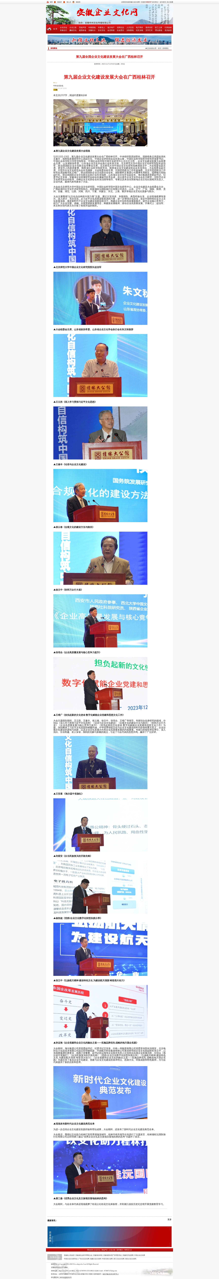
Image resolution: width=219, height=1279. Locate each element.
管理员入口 (128, 1250)
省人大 (69, 2)
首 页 (55, 29)
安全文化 (101, 30)
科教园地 (92, 27)
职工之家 (158, 27)
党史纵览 (168, 30)
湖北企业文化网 (130, 1259)
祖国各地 (82, 30)
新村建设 (120, 1250)
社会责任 (120, 30)
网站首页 (90, 1250)
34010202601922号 (65, 1277)
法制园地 (130, 30)
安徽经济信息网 (128, 1255)
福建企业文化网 (95, 1259)
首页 (159, 48)
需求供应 (149, 27)
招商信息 (120, 27)
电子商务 (139, 27)
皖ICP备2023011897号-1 (111, 1274)
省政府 (59, 2)
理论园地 (158, 30)
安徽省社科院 (97, 1255)
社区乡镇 (139, 30)
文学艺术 (149, 30)
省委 (51, 2)
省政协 (78, 2)
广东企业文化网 (84, 1259)
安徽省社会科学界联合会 (84, 1255)
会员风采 (111, 30)
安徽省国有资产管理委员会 (112, 1255)
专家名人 (101, 27)
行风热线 (168, 27)
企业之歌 (73, 27)
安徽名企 (92, 30)
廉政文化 (73, 30)
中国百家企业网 (107, 1259)
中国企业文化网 (139, 1255)
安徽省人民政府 (69, 1255)
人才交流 (130, 27)
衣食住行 (63, 30)
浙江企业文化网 (119, 1259)
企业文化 (63, 27)
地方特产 (111, 27)
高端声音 (82, 27)
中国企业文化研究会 (71, 1259)
